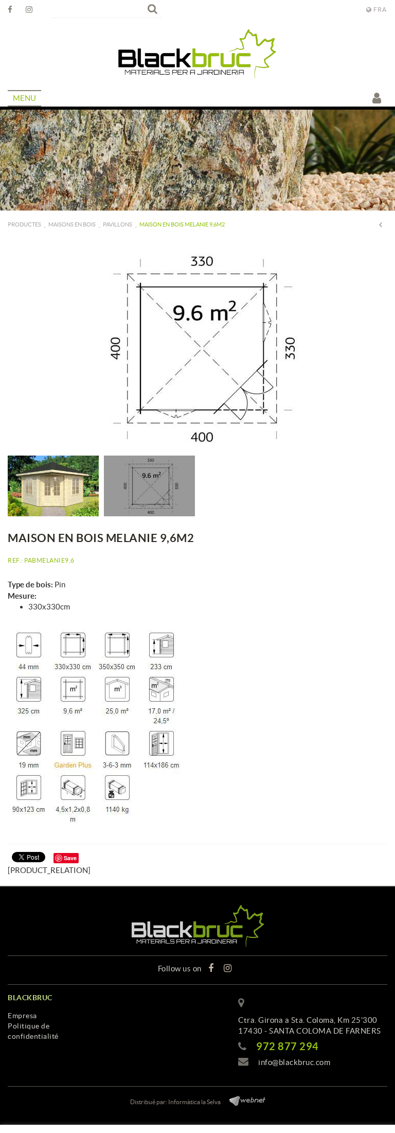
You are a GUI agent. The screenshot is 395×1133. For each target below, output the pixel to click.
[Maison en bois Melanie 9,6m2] (197, 348)
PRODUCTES (24, 224)
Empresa (22, 1016)
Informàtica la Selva (194, 1102)
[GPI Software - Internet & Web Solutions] (243, 1099)
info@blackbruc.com (294, 1062)
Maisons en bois (72, 224)
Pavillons (117, 224)
